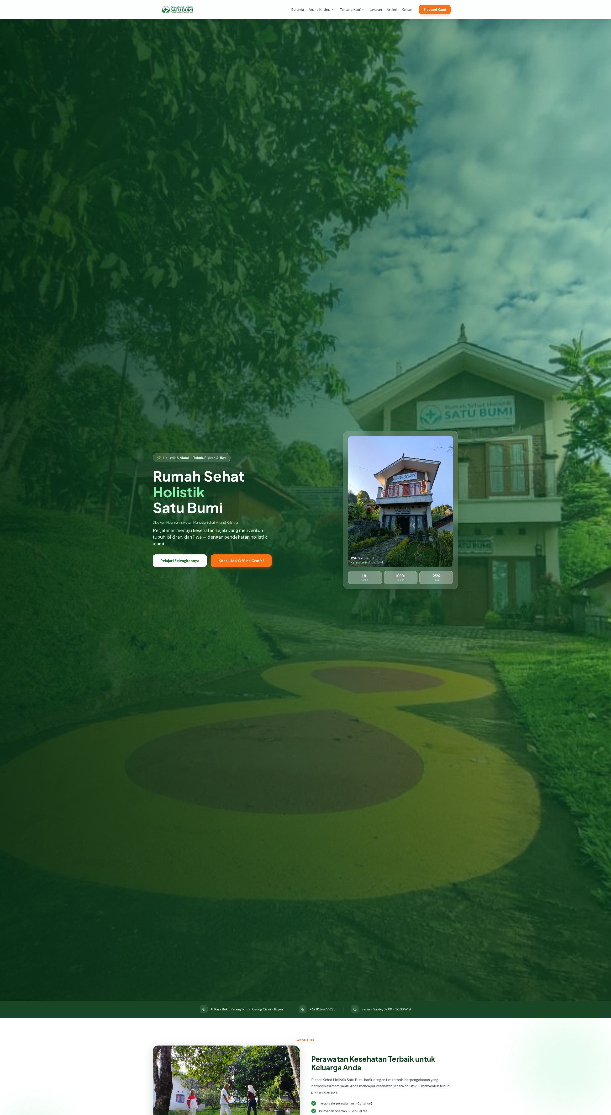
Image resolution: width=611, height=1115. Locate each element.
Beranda (297, 9)
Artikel (392, 9)
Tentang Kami (350, 9)
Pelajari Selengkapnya (179, 560)
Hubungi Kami (435, 9)
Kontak (406, 9)
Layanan (376, 9)
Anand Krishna (320, 9)
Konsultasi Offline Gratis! (241, 560)
